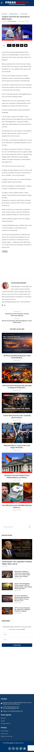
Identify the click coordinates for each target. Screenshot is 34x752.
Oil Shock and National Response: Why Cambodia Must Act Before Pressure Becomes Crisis (22, 598)
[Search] (32, 3)
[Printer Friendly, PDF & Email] (5, 251)
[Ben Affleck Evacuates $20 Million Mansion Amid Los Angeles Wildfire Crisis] (17, 493)
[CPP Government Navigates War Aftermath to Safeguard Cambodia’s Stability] (17, 373)
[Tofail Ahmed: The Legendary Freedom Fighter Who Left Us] (17, 549)
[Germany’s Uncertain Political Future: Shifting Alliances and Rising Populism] (17, 463)
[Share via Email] (25, 45)
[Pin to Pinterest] (21, 45)
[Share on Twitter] (17, 45)
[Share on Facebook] (13, 45)
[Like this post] (9, 45)
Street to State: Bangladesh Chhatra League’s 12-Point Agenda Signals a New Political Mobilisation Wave (23, 586)
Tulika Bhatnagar (11, 21)
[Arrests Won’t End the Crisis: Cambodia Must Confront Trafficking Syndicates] (17, 403)
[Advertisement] (17, 266)
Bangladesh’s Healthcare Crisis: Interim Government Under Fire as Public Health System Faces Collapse (22, 574)
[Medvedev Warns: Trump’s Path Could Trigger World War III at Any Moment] (17, 433)
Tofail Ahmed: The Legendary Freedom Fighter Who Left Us (17, 563)
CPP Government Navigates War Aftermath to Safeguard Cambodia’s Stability (22, 609)
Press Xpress (10, 743)
